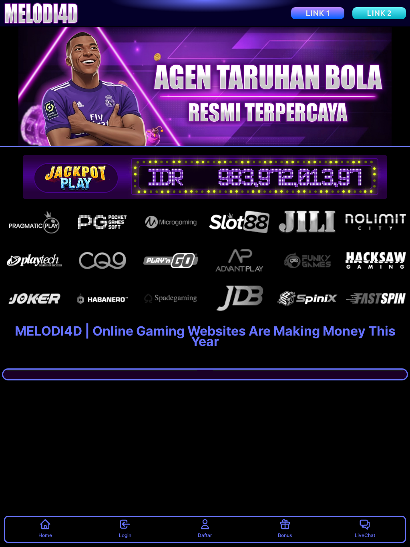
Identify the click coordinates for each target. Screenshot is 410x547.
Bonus (285, 535)
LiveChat (365, 535)
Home (45, 535)
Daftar (205, 535)
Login (125, 535)
